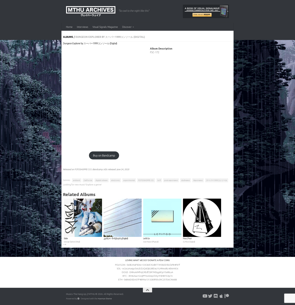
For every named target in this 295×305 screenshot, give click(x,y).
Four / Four (189, 240)
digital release (102, 180)
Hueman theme (105, 298)
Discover (127, 27)
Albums (68, 37)
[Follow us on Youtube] (205, 296)
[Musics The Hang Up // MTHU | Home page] (90, 11)
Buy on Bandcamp (104, 155)
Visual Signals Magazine (105, 27)
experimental (129, 180)
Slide (72, 240)
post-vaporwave (171, 180)
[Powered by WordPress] (78, 299)
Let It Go (150, 240)
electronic (115, 180)
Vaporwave (198, 180)
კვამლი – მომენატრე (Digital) (116, 238)
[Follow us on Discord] (216, 296)
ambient (76, 180)
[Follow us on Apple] (221, 296)
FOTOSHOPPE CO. (146, 180)
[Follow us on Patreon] (227, 296)
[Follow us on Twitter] (210, 296)
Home (69, 27)
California (88, 180)
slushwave (185, 180)
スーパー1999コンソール (216, 180)
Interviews (82, 27)
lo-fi (159, 180)
